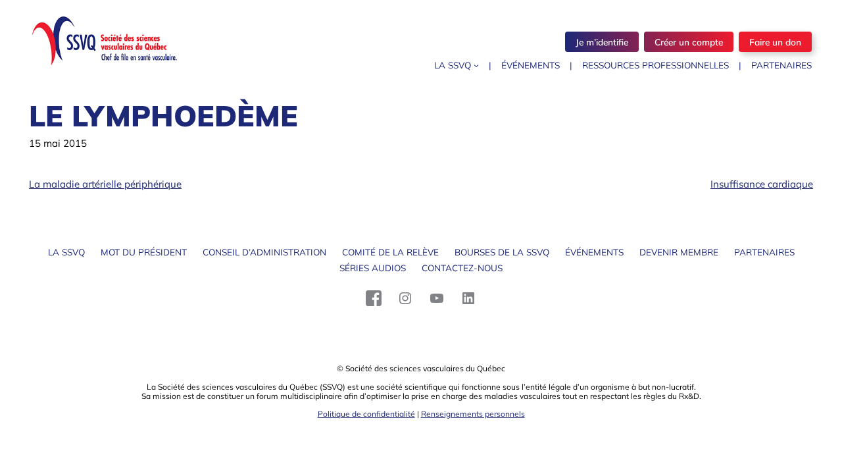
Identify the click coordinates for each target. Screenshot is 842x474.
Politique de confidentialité (366, 414)
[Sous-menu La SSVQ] (476, 65)
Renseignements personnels (473, 414)
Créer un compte (689, 41)
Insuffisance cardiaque (761, 184)
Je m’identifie (602, 41)
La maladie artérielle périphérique (105, 184)
